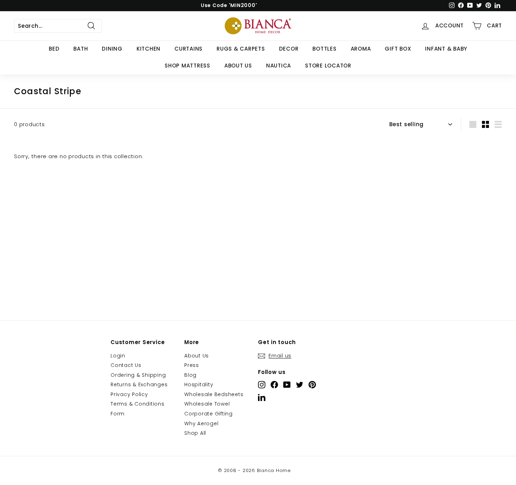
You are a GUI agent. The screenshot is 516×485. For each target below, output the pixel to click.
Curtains (188, 48)
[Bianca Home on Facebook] (274, 384)
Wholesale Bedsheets (213, 394)
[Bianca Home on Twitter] (299, 384)
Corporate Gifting (208, 413)
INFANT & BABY (446, 48)
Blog (190, 375)
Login (118, 355)
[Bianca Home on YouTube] (287, 384)
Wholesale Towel (207, 403)
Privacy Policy (129, 394)
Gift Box (398, 48)
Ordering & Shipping (138, 375)
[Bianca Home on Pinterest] (312, 384)
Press (191, 365)
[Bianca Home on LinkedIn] (261, 397)
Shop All (195, 432)
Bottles (324, 48)
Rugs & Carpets (241, 48)
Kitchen (148, 48)
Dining (112, 48)
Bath (80, 48)
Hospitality (198, 384)
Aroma (361, 48)
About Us (238, 65)
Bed (54, 48)
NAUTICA (278, 65)
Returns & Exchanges (139, 384)
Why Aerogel (201, 423)
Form (118, 413)
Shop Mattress (187, 65)
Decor (289, 48)
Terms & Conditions (138, 403)
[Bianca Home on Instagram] (261, 384)
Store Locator (328, 65)
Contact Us (126, 365)
